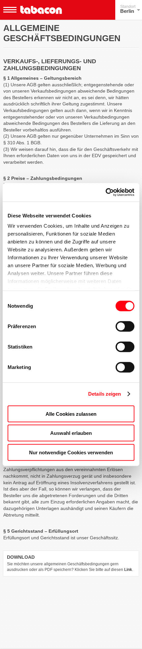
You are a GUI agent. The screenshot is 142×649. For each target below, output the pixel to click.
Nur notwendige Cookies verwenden (71, 452)
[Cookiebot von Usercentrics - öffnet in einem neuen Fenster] (105, 192)
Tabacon (41, 10)
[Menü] (10, 10)
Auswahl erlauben (71, 433)
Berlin (127, 9)
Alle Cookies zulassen (71, 413)
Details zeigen (104, 394)
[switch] (125, 326)
